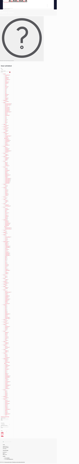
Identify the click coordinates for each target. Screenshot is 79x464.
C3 (5, 134)
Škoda (4, 398)
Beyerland (5, 100)
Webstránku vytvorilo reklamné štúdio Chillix (18, 462)
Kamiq (6, 404)
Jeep (4, 203)
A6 (5, 80)
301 (5, 308)
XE (5, 202)
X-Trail (6, 288)
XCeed (6, 218)
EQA (5, 256)
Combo (6, 293)
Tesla (4, 349)
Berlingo (6, 133)
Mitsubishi (5, 281)
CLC (5, 250)
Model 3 (6, 350)
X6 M (6, 122)
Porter (6, 320)
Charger (6, 158)
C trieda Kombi (7, 246)
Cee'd (6, 208)
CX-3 (6, 238)
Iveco (4, 196)
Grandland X (7, 296)
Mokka (6, 301)
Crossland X (7, 295)
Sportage (6, 216)
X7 (5, 123)
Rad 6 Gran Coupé (7, 111)
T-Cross (6, 379)
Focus (6, 169)
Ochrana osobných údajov (8, 462)
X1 (5, 116)
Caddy (6, 364)
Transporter (6, 388)
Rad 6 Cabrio (7, 110)
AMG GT (6, 243)
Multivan (6, 373)
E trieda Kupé (7, 254)
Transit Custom (7, 181)
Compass (6, 204)
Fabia (6, 402)
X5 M (6, 119)
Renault (5, 324)
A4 (5, 76)
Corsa (6, 294)
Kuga (6, 172)
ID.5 (5, 372)
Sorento (6, 215)
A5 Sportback (7, 79)
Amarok (6, 359)
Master (6, 327)
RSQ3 (6, 95)
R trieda (6, 269)
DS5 (5, 142)
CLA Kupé (6, 249)
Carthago (5, 126)
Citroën (5, 132)
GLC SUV (6, 264)
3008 (6, 312)
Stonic (6, 217)
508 (5, 310)
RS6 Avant (6, 94)
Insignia (6, 297)
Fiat (4, 161)
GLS (5, 266)
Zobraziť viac (3, 416)
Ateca (6, 147)
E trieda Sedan (7, 255)
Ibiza (6, 334)
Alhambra (6, 332)
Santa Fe (6, 193)
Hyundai (5, 187)
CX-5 (6, 240)
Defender (6, 220)
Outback (6, 343)
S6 (5, 96)
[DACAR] (15, 2)
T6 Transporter (7, 381)
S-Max (6, 177)
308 (5, 309)
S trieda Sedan (7, 270)
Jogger (6, 154)
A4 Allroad (6, 77)
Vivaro (6, 302)
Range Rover (7, 224)
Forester (6, 342)
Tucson (6, 195)
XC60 (6, 394)
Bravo (6, 162)
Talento (6, 164)
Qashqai (6, 287)
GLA (5, 262)
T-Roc (6, 380)
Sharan (6, 378)
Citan (6, 248)
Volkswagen (5, 358)
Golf (5, 367)
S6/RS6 (6, 99)
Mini (4, 278)
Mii (5, 339)
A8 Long (6, 86)
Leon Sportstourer (7, 150)
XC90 (6, 395)
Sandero (6, 155)
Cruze (6, 131)
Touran (6, 387)
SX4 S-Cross (7, 347)
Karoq (6, 405)
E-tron (6, 87)
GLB (5, 263)
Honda (4, 184)
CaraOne (6, 397)
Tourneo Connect (7, 178)
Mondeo (6, 173)
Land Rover (5, 219)
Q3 (5, 88)
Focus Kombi (7, 170)
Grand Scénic (7, 326)
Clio (5, 325)
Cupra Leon (6, 148)
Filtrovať (2, 436)
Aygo (6, 355)
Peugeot (5, 304)
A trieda (6, 242)
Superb (6, 412)
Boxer (6, 316)
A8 (5, 85)
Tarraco (6, 340)
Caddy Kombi (7, 365)
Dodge (4, 156)
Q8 (5, 93)
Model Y (6, 351)
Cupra (4, 146)
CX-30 (6, 239)
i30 (5, 188)
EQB (5, 257)
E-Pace (6, 200)
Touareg (6, 386)
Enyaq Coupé (7, 401)
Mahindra (5, 232)
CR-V (6, 185)
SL (5, 271)
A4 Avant (6, 78)
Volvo (4, 389)
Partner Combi (7, 318)
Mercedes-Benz (6, 241)
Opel (4, 289)
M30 (6, 285)
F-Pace (6, 201)
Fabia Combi (7, 403)
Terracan (6, 194)
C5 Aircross (7, 141)
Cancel (2, 435)
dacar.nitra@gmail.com (10, 459)
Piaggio (5, 319)
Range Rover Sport (8, 227)
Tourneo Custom (7, 179)
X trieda (6, 273)
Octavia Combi (7, 409)
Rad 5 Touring (7, 109)
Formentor (6, 149)
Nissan (4, 286)
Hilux (6, 356)
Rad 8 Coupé (7, 115)
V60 (5, 390)
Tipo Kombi (6, 165)
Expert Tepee (7, 317)
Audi (4, 73)
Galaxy (6, 171)
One (5, 280)
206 (5, 305)
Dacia (4, 153)
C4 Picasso (6, 139)
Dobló (6, 163)
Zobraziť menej (7, 416)
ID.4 (5, 371)
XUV (5, 233)
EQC (5, 258)
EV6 (5, 210)
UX (5, 231)
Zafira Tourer (7, 303)
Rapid (6, 410)
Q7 (5, 92)
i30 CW (6, 189)
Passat (6, 374)
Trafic (6, 328)
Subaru (4, 341)
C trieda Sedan (7, 247)
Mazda (4, 234)
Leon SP (6, 336)
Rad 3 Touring (7, 107)
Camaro (6, 130)
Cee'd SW (6, 209)
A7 (5, 84)
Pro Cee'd (6, 212)
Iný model (6, 101)
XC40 (6, 393)
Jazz (6, 186)
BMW (4, 102)
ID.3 (5, 370)
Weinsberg (5, 396)
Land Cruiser (7, 357)
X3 (5, 117)
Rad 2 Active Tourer (8, 103)
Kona (6, 192)
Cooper (6, 279)
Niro (5, 211)
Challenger (6, 157)
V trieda (6, 272)
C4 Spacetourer (7, 140)
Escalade (6, 125)
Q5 (5, 91)
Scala (6, 411)
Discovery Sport (7, 223)
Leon (6, 335)
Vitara (6, 348)
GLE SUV (6, 265)
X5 (5, 118)
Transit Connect (7, 180)
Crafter (6, 366)
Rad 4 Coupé (7, 108)
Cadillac (5, 124)
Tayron (6, 382)
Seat (4, 331)
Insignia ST (6, 300)
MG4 (6, 277)
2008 (6, 311)
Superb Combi (7, 413)
